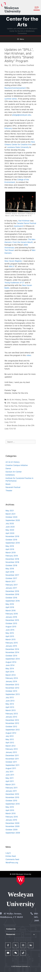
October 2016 (11, 598)
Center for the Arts (22, 21)
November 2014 (12, 652)
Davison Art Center (14, 472)
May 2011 (10, 778)
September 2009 (13, 833)
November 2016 (12, 594)
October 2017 (11, 578)
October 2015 (11, 623)
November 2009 (12, 826)
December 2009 (12, 823)
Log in (8, 853)
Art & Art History (14, 400)
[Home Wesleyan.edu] (20, 880)
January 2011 (11, 791)
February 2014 (12, 678)
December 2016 (12, 591)
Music (8, 484)
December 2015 (12, 620)
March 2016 (11, 610)
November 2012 (12, 723)
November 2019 (12, 536)
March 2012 (10, 746)
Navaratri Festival (13, 487)
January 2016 (11, 617)
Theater (31, 400)
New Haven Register (13, 261)
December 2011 (12, 755)
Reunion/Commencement (15, 88)
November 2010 (12, 797)
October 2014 (11, 656)
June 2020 (10, 527)
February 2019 (12, 556)
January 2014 (11, 681)
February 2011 (11, 788)
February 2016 (12, 614)
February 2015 (12, 643)
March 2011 (10, 784)
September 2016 (13, 601)
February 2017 (12, 585)
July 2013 (10, 697)
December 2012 (12, 720)
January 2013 (11, 717)
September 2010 (13, 804)
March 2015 (10, 639)
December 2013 (12, 685)
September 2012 (13, 730)
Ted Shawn (9, 250)
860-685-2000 (36, 917)
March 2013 (11, 710)
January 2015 (11, 646)
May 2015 (10, 633)
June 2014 (10, 665)
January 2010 (11, 820)
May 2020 (10, 530)
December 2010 (12, 794)
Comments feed (12, 859)
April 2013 (10, 707)
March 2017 (10, 581)
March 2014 (11, 675)
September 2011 (12, 765)
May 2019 (10, 546)
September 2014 (13, 659)
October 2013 (11, 691)
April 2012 (10, 743)
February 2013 (12, 714)
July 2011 (9, 772)
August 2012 (11, 733)
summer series (11, 99)
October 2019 (11, 540)
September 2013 (13, 694)
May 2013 (10, 704)
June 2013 (10, 701)
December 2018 (12, 559)
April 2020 (10, 533)
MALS (11, 266)
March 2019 (11, 552)
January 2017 (11, 588)
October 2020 (11, 517)
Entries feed (11, 856)
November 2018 (12, 562)
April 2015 (10, 636)
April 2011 (10, 781)
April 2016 (10, 607)
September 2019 (13, 543)
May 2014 (10, 668)
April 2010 (10, 810)
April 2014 (10, 672)
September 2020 (13, 520)
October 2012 (11, 726)
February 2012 (12, 749)
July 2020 (10, 523)
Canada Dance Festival (26, 223)
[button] (37, 7)
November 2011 (12, 759)
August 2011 (11, 768)
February (8, 128)
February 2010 (12, 817)
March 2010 (11, 813)
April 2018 (10, 572)
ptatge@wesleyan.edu (21, 115)
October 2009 (11, 830)
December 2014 (12, 649)
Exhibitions (10, 475)
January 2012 (11, 752)
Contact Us (10, 929)
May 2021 (10, 511)
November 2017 (12, 575)
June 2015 (10, 630)
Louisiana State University (18, 147)
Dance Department (26, 403)
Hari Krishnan (24, 221)
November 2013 (12, 688)
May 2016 (10, 604)
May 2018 (10, 569)
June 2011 (10, 775)
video (28, 355)
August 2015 (11, 627)
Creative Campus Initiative (17, 465)
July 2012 (10, 736)
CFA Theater (12, 403)
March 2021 (10, 514)
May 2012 (10, 739)
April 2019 (10, 549)
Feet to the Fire (11, 406)
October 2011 (11, 762)
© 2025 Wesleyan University (19, 966)
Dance (24, 400)
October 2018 (11, 565)
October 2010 (11, 801)
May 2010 (10, 807)
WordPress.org (12, 863)
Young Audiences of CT (14, 283)
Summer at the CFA (19, 409)
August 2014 (11, 662)
